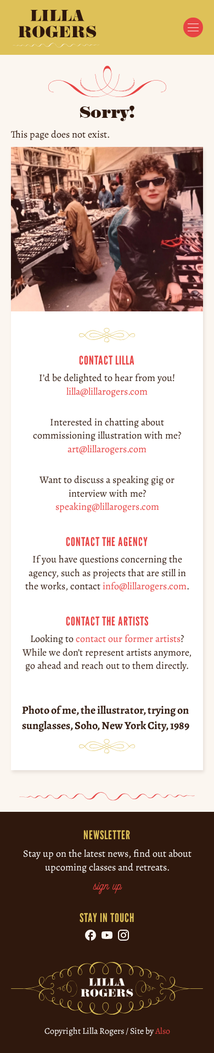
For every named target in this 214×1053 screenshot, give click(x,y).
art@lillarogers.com (107, 448)
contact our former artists (128, 638)
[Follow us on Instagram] (123, 935)
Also (162, 1031)
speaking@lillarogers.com (107, 506)
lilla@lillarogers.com (107, 390)
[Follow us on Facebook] (90, 935)
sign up (107, 886)
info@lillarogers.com (145, 586)
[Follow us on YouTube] (107, 935)
